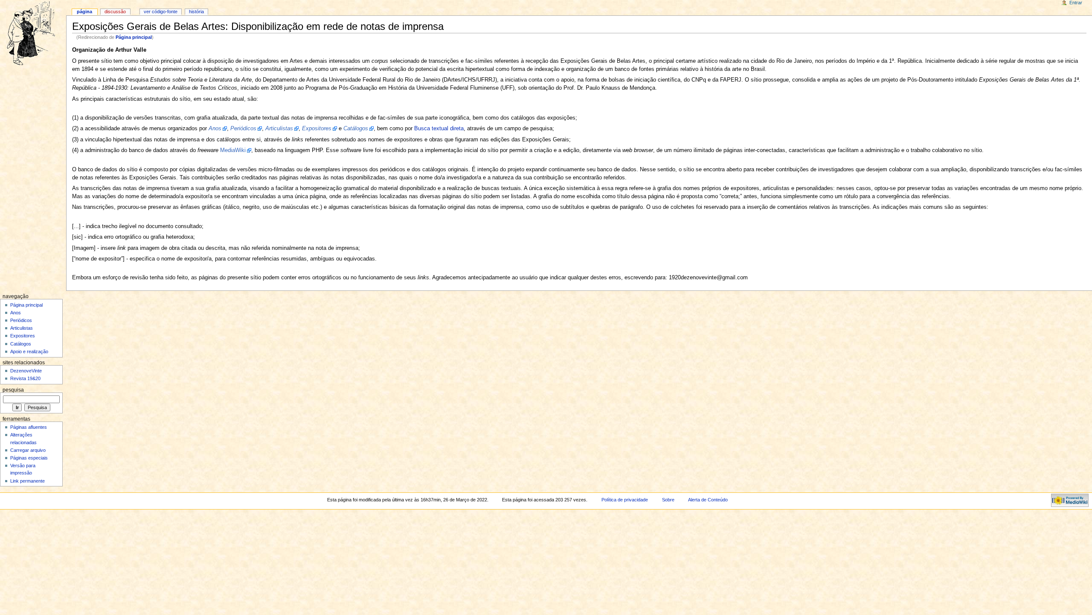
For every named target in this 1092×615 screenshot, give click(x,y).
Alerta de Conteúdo (708, 499)
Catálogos (20, 343)
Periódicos (21, 320)
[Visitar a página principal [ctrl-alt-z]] (33, 33)
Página (84, 11)
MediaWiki (233, 150)
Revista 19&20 (25, 378)
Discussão (115, 11)
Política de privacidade (624, 499)
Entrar (1075, 2)
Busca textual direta (439, 129)
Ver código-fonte (160, 11)
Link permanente (27, 480)
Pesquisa (13, 389)
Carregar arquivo (28, 450)
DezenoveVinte (26, 370)
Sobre (668, 499)
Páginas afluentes (28, 427)
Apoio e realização (29, 351)
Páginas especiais (29, 457)
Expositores (22, 335)
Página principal (134, 37)
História (196, 11)
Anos (15, 312)
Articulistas (21, 328)
